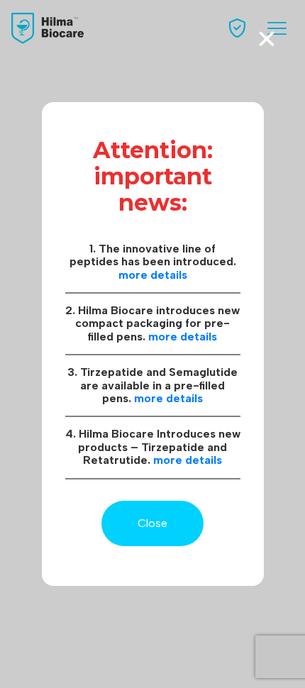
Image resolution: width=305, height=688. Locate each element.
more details (152, 275)
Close (152, 523)
